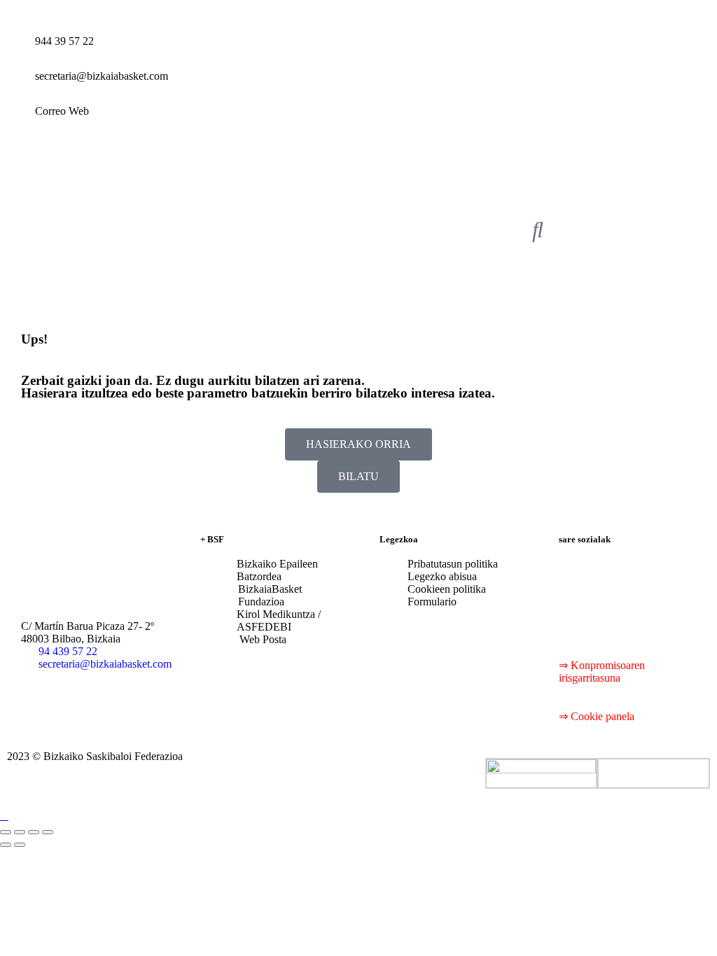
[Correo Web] (17, 122)
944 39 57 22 (64, 41)
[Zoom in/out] (47, 832)
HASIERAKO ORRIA (358, 444)
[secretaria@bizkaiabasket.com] (17, 87)
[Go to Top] (4, 816)
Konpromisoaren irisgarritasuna (602, 671)
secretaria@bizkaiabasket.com (101, 76)
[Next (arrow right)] (19, 845)
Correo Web (62, 111)
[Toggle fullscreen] (33, 832)
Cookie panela (602, 716)
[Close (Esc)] (5, 832)
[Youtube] (651, 575)
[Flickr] (614, 613)
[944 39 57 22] (17, 52)
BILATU (358, 476)
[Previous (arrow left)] (5, 845)
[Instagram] (576, 613)
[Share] (19, 832)
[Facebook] (576, 575)
